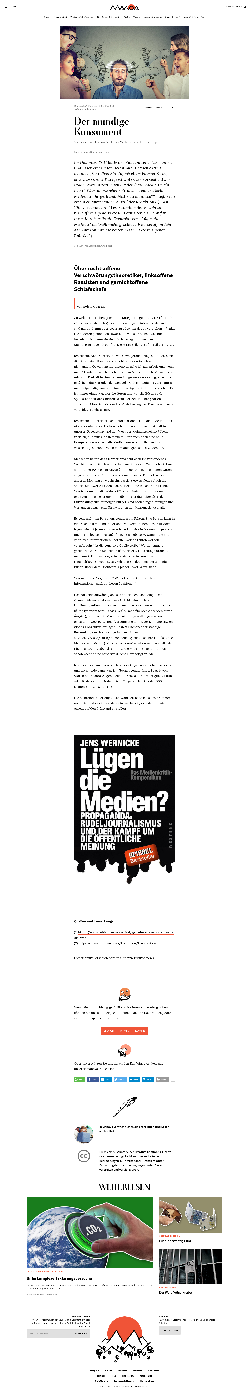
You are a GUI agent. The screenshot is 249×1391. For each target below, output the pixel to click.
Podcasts (122, 1370)
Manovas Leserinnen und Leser (95, 245)
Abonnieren (81, 1333)
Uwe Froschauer (49, 1294)
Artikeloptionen (152, 107)
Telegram (94, 1370)
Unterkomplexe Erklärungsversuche (59, 1278)
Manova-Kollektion (100, 1069)
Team (114, 1376)
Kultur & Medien (153, 16)
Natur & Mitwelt (132, 16)
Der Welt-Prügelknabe (175, 1292)
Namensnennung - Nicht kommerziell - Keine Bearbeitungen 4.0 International (129, 1158)
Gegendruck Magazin (124, 1381)
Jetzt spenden (169, 1330)
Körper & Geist (172, 16)
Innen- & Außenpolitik (55, 16)
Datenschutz (145, 1376)
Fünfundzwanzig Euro (175, 1241)
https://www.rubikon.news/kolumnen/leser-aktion (117, 943)
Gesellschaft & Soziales (109, 16)
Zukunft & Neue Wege (194, 16)
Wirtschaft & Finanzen (82, 16)
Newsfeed (137, 1370)
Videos (108, 1370)
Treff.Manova (101, 1381)
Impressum (128, 1376)
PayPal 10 (140, 1030)
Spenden (109, 1030)
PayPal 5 (124, 1030)
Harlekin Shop (147, 1381)
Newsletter (153, 1370)
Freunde (101, 1376)
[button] (79, 1079)
